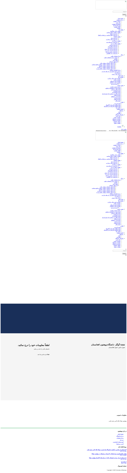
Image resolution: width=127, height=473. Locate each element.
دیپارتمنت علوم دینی (113, 46)
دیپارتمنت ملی (114, 38)
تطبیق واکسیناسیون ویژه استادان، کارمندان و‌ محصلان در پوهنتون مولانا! (109, 453)
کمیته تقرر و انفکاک (116, 96)
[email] (73, 406)
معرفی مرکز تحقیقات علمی (111, 57)
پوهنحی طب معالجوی (115, 31)
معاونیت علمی (117, 79)
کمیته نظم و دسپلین (116, 89)
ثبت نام (121, 440)
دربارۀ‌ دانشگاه (119, 436)
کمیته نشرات (117, 98)
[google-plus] (68, 406)
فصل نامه (115, 60)
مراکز (122, 54)
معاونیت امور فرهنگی (115, 81)
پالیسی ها (118, 107)
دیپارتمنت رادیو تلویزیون (112, 42)
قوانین (121, 102)
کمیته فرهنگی (117, 95)
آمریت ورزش (114, 84)
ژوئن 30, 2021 (123, 459)
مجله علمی (120, 75)
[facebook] (72, 406)
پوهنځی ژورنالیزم (116, 40)
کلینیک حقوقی (120, 109)
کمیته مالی (118, 100)
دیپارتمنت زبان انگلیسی (112, 53)
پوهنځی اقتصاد (117, 36)
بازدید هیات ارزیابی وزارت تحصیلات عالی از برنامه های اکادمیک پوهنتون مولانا (107, 457)
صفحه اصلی (120, 18)
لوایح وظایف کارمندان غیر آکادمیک (112, 106)
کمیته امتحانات (117, 91)
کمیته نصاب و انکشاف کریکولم (113, 88)
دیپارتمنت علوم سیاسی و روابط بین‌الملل (108, 35)
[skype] (60, 406)
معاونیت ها (120, 77)
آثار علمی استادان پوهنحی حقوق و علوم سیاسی (103, 64)
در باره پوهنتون (119, 20)
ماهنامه (119, 28)
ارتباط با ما (123, 462)
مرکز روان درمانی (116, 74)
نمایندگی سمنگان (119, 114)
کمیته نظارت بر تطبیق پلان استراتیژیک (111, 93)
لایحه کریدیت (117, 103)
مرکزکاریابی (118, 73)
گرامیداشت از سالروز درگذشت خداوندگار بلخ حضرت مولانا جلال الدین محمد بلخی (106, 449)
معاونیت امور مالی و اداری (114, 78)
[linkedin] (64, 406)
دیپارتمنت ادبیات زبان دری (111, 50)
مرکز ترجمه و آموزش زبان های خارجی (111, 71)
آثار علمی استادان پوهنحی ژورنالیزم (106, 67)
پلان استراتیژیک (117, 25)
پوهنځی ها (121, 29)
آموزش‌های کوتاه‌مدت (118, 442)
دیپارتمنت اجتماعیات (113, 47)
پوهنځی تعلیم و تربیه (116, 43)
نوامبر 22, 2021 (123, 451)
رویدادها (121, 110)
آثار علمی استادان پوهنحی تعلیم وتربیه (105, 68)
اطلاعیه (119, 113)
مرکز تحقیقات (120, 438)
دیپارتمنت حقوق (114, 33)
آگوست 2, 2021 (123, 455)
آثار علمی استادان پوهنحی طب (107, 63)
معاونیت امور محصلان (115, 82)
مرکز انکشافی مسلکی (115, 70)
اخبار (119, 112)
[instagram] (114, 471)
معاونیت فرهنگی (116, 120)
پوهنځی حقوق (117, 123)
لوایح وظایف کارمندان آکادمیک (113, 105)
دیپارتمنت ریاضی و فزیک (112, 52)
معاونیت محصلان (116, 119)
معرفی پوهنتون (117, 21)
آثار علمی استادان (113, 61)
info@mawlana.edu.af (120, 426)
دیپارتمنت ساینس (113, 45)
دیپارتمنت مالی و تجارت (112, 39)
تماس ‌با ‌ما (123, 129)
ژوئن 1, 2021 (123, 463)
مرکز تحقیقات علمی (116, 56)
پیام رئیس (118, 22)
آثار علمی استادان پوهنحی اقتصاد (107, 66)
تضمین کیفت (120, 85)
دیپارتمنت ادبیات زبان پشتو (111, 49)
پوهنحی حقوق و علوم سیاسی (113, 32)
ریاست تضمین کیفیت (115, 86)
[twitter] (56, 406)
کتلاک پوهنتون (117, 27)
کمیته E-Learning (116, 92)
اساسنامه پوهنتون (116, 24)
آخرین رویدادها (119, 444)
